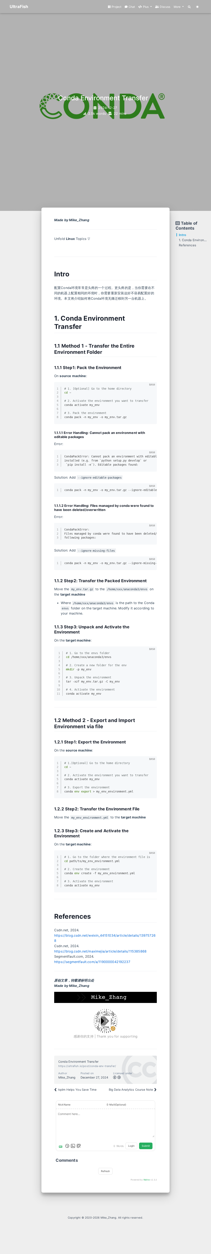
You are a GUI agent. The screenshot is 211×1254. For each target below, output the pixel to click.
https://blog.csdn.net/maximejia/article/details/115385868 (100, 951)
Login (131, 1145)
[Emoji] (67, 1145)
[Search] (189, 7)
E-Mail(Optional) (116, 1104)
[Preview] (78, 1145)
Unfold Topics (72, 239)
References (187, 245)
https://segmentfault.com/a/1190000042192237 (92, 962)
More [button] (178, 6)
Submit (146, 1145)
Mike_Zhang (108, 1217)
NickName (64, 1104)
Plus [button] (146, 6)
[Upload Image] (72, 1145)
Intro (182, 235)
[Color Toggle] (197, 7)
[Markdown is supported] (61, 1145)
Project (116, 6)
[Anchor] (72, 273)
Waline (146, 1179)
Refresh (105, 1171)
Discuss (164, 6)
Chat (131, 6)
